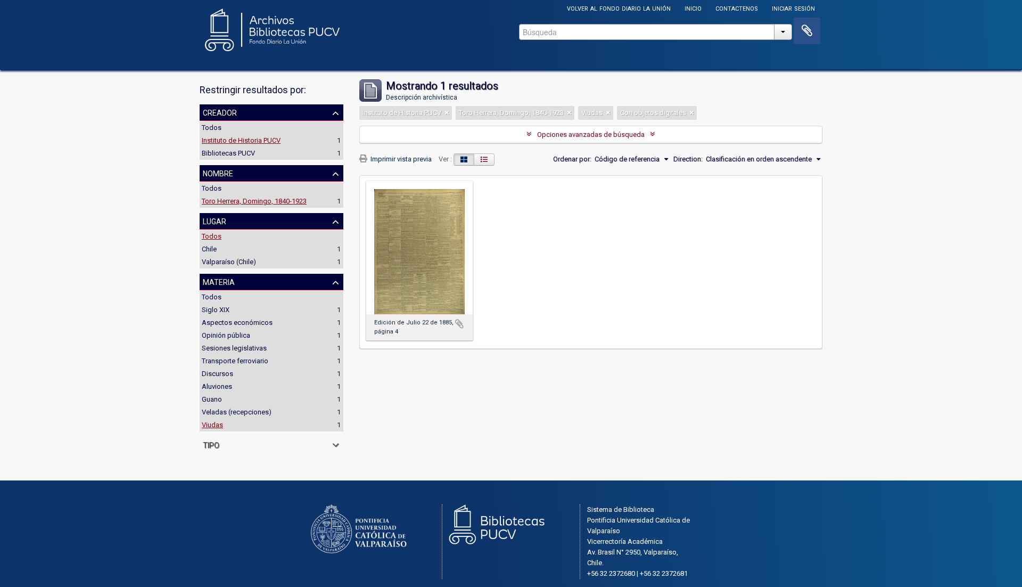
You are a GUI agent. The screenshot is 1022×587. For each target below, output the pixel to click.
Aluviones (217, 386)
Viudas (212, 425)
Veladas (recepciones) (236, 412)
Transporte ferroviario (235, 361)
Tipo (211, 444)
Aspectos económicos (237, 323)
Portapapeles (807, 31)
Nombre (218, 172)
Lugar (214, 220)
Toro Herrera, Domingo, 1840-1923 (254, 201)
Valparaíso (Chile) (229, 262)
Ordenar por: (572, 159)
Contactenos (736, 8)
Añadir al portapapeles (459, 324)
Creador (220, 111)
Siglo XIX (215, 310)
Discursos (217, 374)
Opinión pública (226, 335)
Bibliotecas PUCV (228, 153)
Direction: (688, 159)
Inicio (693, 8)
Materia (219, 281)
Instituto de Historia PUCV (241, 140)
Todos (211, 128)
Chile (209, 249)
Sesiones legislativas (234, 348)
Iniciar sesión (793, 8)
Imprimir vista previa (400, 159)
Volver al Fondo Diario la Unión (619, 8)
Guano (212, 399)
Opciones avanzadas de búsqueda (591, 134)
